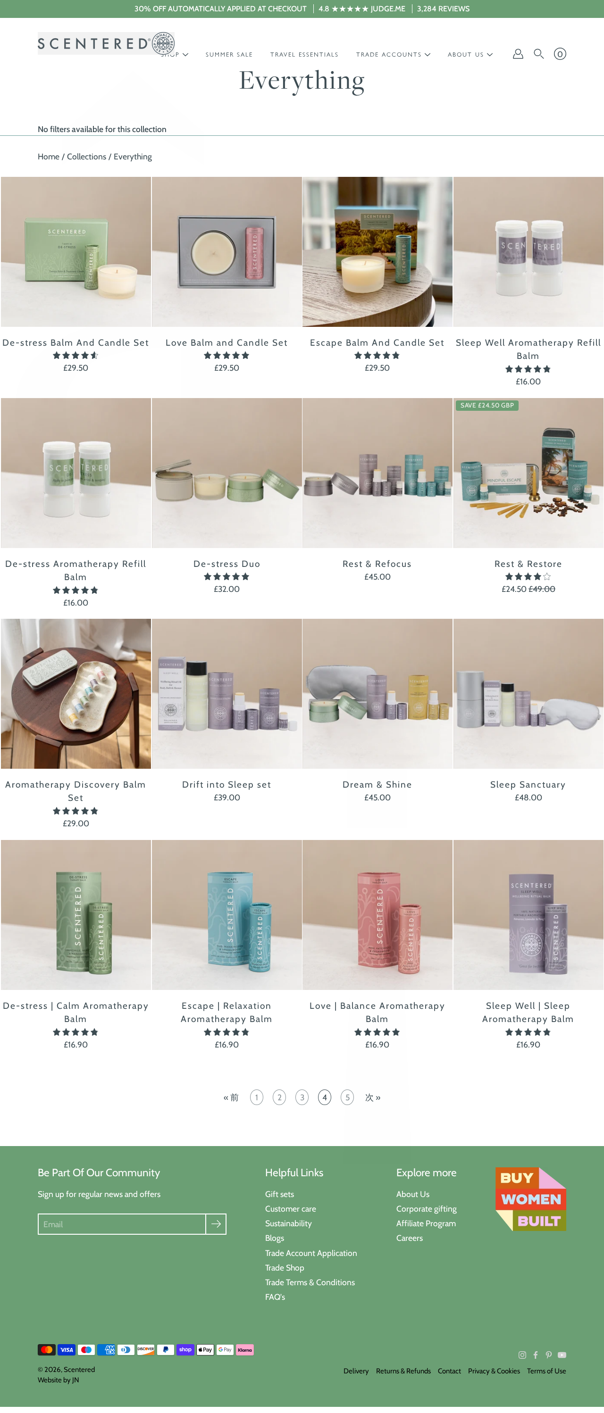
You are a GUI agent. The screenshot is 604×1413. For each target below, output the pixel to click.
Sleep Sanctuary (528, 784)
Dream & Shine (377, 784)
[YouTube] (562, 1355)
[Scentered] (106, 43)
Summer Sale (229, 54)
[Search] (538, 53)
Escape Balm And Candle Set (377, 342)
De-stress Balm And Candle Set (75, 342)
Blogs (274, 1238)
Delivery (356, 1371)
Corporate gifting (426, 1209)
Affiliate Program (426, 1223)
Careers (409, 1238)
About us (466, 54)
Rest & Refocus (377, 563)
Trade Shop (284, 1267)
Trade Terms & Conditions (310, 1282)
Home (48, 156)
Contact (449, 1371)
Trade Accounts (389, 54)
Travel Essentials (304, 54)
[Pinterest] (549, 1355)
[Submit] (215, 1224)
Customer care (290, 1209)
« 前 (231, 1097)
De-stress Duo (226, 563)
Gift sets (279, 1194)
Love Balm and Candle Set (227, 342)
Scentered (79, 1369)
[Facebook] (535, 1355)
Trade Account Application (311, 1253)
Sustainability (288, 1223)
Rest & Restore (528, 563)
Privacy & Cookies (494, 1371)
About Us (412, 1194)
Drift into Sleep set (226, 784)
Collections (86, 156)
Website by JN (58, 1380)
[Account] (518, 53)
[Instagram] (522, 1355)
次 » (372, 1097)
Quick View (75, 251)
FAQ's (275, 1297)
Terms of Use (546, 1371)
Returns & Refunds (403, 1371)
